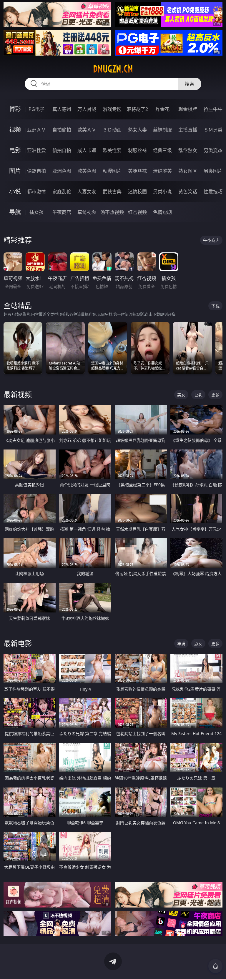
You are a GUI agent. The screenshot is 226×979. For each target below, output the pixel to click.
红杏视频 (137, 212)
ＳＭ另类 (213, 129)
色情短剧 (162, 212)
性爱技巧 (213, 191)
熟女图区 (187, 171)
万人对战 (86, 109)
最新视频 (18, 394)
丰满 (181, 643)
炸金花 (162, 109)
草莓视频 (86, 212)
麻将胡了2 (137, 109)
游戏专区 (112, 109)
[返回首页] (215, 966)
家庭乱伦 (61, 191)
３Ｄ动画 (112, 129)
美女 (181, 394)
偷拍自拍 (61, 150)
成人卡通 (86, 150)
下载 (215, 306)
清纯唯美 (162, 171)
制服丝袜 (137, 150)
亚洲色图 (61, 171)
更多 (215, 394)
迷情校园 (137, 191)
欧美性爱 (112, 150)
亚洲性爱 (36, 150)
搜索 (189, 84)
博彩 (15, 109)
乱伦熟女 (187, 150)
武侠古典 (112, 191)
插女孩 (36, 212)
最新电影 (18, 643)
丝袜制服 (162, 129)
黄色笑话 (187, 191)
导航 (15, 212)
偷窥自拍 (36, 171)
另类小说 (162, 191)
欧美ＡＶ (86, 129)
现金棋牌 (187, 109)
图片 (15, 171)
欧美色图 (86, 171)
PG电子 (36, 109)
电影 (15, 150)
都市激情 (36, 191)
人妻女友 (86, 191)
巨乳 (198, 394)
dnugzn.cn (113, 69)
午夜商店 (61, 212)
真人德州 (61, 109)
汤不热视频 (112, 212)
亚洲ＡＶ (36, 129)
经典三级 (162, 150)
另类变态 (213, 150)
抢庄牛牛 (213, 109)
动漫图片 (112, 171)
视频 (15, 130)
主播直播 (187, 129)
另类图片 (213, 171)
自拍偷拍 (61, 129)
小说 (15, 191)
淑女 (198, 643)
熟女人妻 (137, 129)
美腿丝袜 (137, 171)
